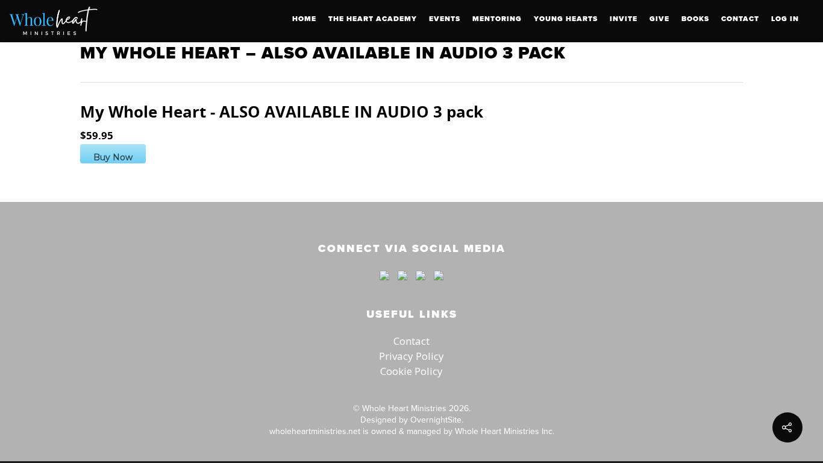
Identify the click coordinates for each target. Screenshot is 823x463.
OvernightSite (436, 420)
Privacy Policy (411, 356)
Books (695, 18)
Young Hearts (566, 18)
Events (444, 18)
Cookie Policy (411, 371)
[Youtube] (420, 285)
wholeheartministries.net (314, 431)
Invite (623, 18)
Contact (740, 18)
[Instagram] (435, 285)
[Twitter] (402, 285)
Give (659, 18)
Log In (785, 18)
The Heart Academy (372, 18)
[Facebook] (384, 285)
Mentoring (497, 18)
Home (304, 18)
